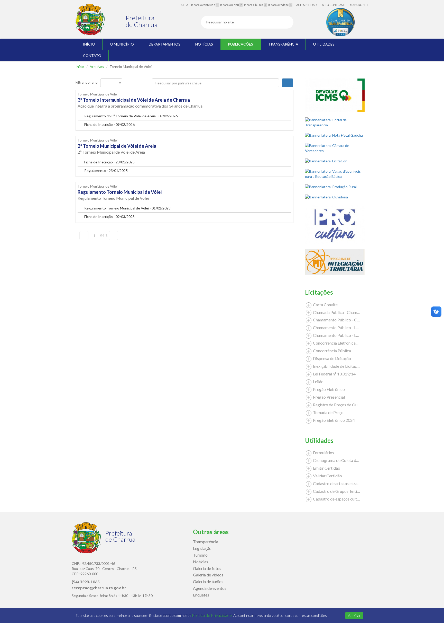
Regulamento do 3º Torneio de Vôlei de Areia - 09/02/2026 (131, 116)
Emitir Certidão (326, 468)
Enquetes (201, 594)
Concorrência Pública (331, 350)
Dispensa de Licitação (331, 358)
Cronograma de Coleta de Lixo (339, 460)
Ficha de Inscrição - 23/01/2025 (109, 162)
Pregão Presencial (328, 396)
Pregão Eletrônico (328, 389)
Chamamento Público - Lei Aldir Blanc (346, 327)
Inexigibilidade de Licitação (336, 366)
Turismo (200, 554)
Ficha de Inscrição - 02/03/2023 (109, 216)
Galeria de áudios (208, 581)
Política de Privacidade (212, 615)
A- (187, 4)
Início (80, 66)
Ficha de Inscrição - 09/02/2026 (109, 124)
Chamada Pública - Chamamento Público (348, 312)
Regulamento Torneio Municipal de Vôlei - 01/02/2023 (127, 208)
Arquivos (97, 66)
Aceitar (354, 615)
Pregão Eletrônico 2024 (333, 420)
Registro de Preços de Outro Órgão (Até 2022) (353, 404)
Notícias (200, 561)
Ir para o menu (231, 4)
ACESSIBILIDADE (307, 4)
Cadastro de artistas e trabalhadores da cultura (353, 483)
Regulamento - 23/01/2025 (106, 170)
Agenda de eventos (209, 588)
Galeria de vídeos (208, 574)
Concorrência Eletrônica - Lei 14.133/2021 (350, 342)
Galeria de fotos (207, 568)
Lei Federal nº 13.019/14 (334, 373)
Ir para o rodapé (280, 4)
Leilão (317, 381)
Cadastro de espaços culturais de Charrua (348, 498)
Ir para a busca (255, 4)
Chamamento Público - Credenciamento (347, 319)
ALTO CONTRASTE (334, 4)
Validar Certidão (327, 475)
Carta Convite (325, 304)
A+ (182, 4)
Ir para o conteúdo (204, 4)
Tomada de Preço (328, 412)
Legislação (202, 548)
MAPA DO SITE (359, 4)
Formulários (323, 452)
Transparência (205, 541)
